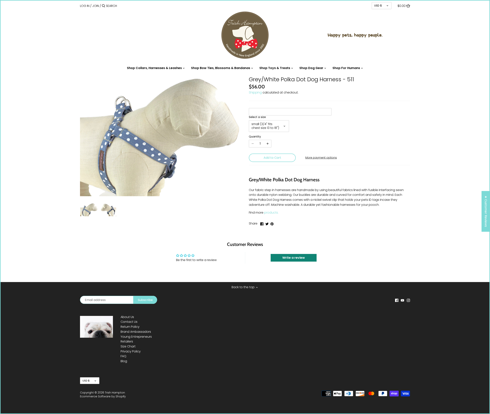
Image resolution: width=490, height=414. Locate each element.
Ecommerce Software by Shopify (103, 396)
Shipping (255, 92)
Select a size (257, 117)
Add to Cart (272, 157)
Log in (84, 6)
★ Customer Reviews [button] (486, 211)
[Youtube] (402, 300)
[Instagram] (408, 300)
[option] (89, 209)
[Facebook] (396, 300)
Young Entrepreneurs (136, 336)
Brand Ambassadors (136, 331)
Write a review (293, 257)
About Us (127, 317)
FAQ (123, 356)
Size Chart (128, 346)
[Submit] (103, 6)
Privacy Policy (131, 351)
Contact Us (129, 322)
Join (95, 6)
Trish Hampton (115, 392)
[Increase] (267, 143)
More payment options (321, 157)
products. (271, 212)
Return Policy (130, 327)
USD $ (378, 5)
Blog (124, 361)
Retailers (127, 341)
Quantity (255, 136)
